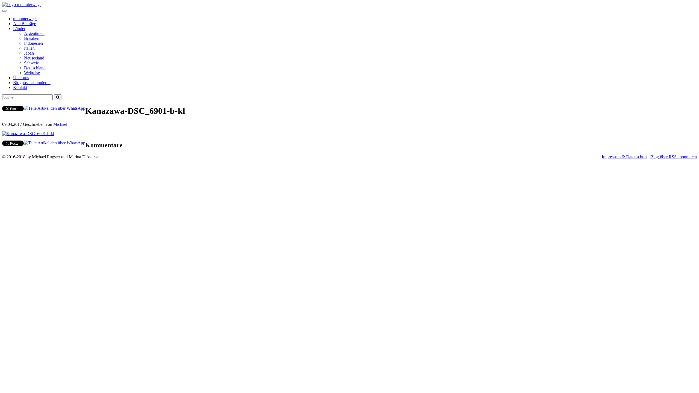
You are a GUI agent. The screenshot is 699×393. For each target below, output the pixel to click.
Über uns (21, 77)
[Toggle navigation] (4, 11)
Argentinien (34, 33)
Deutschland (35, 68)
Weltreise (32, 72)
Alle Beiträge (24, 23)
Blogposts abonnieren (32, 82)
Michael (60, 124)
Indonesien (33, 43)
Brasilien (31, 38)
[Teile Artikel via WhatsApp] (54, 108)
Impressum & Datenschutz (624, 156)
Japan (29, 53)
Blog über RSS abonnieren (673, 156)
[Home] (21, 4)
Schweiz (31, 63)
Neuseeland (34, 58)
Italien (29, 48)
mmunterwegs (25, 18)
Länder (19, 28)
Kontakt (20, 87)
